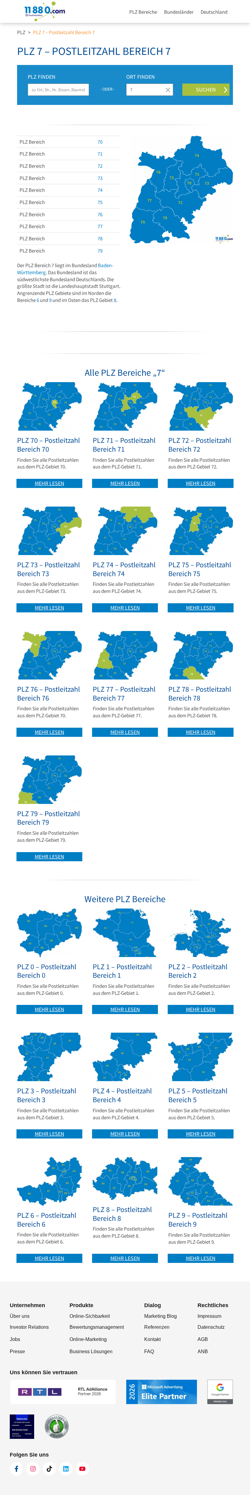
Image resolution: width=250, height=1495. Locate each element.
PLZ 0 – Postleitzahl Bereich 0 (46, 971)
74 (100, 190)
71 (100, 153)
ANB (203, 1351)
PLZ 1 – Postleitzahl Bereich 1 (122, 971)
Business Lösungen (91, 1351)
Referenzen (157, 1327)
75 (100, 202)
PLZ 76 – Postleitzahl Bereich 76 (48, 694)
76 (100, 214)
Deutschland (214, 12)
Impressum (209, 1316)
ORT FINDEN (140, 76)
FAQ (149, 1351)
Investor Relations (29, 1327)
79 (100, 250)
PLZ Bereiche (143, 12)
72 (100, 166)
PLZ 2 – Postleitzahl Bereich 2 (197, 971)
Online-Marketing (88, 1339)
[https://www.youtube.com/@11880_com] (82, 1468)
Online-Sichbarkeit (90, 1316)
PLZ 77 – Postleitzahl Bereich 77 (124, 694)
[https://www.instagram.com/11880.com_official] (33, 1468)
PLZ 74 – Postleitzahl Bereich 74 (124, 569)
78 (100, 238)
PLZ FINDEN (41, 76)
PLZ (21, 32)
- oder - (107, 89)
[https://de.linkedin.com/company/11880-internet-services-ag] (66, 1468)
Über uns (20, 1316)
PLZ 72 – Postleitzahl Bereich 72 (199, 445)
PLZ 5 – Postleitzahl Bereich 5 (197, 1095)
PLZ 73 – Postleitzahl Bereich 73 (48, 569)
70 (100, 141)
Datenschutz (211, 1327)
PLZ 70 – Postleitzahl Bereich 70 (48, 445)
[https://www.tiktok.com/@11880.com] (49, 1468)
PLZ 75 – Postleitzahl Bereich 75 (199, 569)
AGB (203, 1339)
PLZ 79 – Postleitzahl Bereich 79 (48, 818)
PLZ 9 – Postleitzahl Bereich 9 (197, 1220)
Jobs (15, 1339)
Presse (17, 1351)
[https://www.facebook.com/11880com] (16, 1468)
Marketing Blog (160, 1316)
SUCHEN (206, 89)
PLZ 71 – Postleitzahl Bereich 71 (124, 445)
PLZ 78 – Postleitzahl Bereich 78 (199, 694)
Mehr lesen (49, 483)
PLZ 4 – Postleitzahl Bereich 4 (122, 1095)
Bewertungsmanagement (97, 1327)
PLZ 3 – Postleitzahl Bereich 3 (46, 1095)
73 (100, 178)
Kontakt (152, 1339)
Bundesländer (179, 12)
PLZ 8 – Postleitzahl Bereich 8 (122, 1214)
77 (100, 226)
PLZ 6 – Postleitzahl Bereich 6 (46, 1220)
